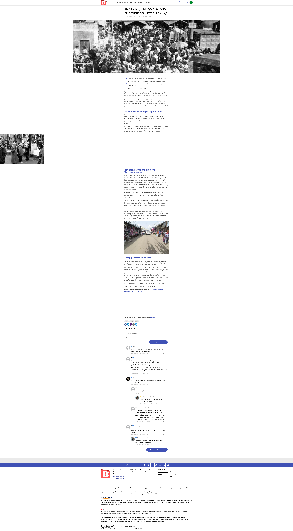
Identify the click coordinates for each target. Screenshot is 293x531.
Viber (133, 291)
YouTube (139, 291)
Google (152, 317)
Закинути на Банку (146, 310)
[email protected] (106, 527)
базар (126, 321)
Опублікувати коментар (158, 342)
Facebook (155, 289)
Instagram (127, 291)
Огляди (160, 474)
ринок (136, 321)
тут (102, 490)
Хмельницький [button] (110, 3)
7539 (151, 17)
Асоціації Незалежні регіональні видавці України (124, 492)
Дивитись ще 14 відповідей (157, 449)
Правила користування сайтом (178, 471)
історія (132, 321)
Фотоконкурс (147, 2)
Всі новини (120, 2)
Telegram (161, 289)
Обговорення (128, 2)
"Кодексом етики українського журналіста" (130, 488)
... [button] (153, 2)
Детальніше (116, 474)
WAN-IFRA (157, 492)
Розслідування (138, 2)
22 (146, 17)
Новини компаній (163, 472)
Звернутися (132, 474)
